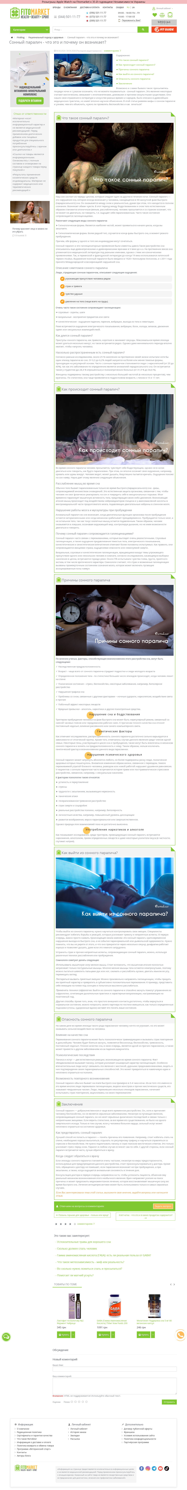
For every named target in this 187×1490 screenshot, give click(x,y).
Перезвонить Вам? (131, 20)
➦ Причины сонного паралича (132, 69)
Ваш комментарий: (62, 1376)
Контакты (22, 1452)
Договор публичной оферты (138, 1428)
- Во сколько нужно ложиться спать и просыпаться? (89, 1268)
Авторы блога (24, 1455)
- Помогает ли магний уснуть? (75, 1275)
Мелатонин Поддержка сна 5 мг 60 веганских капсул (114, 1322)
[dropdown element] (73, 1334)
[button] (170, 15)
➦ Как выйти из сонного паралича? (135, 74)
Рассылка (75, 1438)
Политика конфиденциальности (140, 1438)
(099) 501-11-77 (97, 20)
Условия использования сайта (139, 1435)
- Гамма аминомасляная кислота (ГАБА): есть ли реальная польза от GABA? (103, 1255)
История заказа (78, 1432)
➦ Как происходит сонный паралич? (135, 64)
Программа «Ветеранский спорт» (34, 1449)
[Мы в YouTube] (160, 1468)
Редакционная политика (29, 1432)
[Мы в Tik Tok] (166, 1468)
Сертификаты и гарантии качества (34, 1435)
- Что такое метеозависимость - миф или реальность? (90, 1262)
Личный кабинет (79, 1428)
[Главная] (12, 37)
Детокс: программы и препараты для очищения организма (29, 230)
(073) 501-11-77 (97, 16)
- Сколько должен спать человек (76, 1248)
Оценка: (57, 1402)
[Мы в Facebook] (141, 1468)
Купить (65, 1334)
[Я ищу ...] (143, 29)
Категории (19, 29)
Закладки (75, 1435)
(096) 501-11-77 (97, 12)
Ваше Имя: (58, 1365)
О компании (23, 1428)
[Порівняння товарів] (162, 15)
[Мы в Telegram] (154, 1468)
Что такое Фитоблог (27, 1438)
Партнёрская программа (136, 1442)
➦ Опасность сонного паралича (133, 78)
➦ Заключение (124, 83)
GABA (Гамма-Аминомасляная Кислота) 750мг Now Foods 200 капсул (72, 1323)
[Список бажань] (154, 15)
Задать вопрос (163, 1206)
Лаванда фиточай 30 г (148, 1320)
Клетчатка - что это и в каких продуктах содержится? (145, 1215)
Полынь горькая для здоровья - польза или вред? (83, 1215)
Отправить (169, 1402)
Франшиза (129, 1432)
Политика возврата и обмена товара (35, 1445)
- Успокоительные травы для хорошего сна (83, 1242)
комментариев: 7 (112, 50)
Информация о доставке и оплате (34, 1442)
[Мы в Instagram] (148, 1468)
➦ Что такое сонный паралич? (132, 60)
